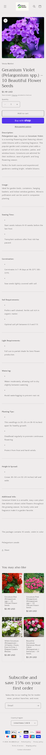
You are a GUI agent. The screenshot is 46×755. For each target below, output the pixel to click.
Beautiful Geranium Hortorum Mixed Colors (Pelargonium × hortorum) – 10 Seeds (33, 647)
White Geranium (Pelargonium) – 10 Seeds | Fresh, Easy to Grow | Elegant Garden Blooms (12, 646)
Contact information (24, 749)
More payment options (23, 126)
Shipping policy (31, 746)
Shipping (14, 95)
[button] (5, 6)
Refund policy (26, 742)
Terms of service (18, 746)
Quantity (5, 99)
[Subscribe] (38, 706)
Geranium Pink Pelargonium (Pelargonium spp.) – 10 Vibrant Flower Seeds (32, 602)
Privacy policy (38, 742)
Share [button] (6, 550)
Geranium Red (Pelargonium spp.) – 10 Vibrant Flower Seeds (11, 601)
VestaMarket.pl (14, 742)
